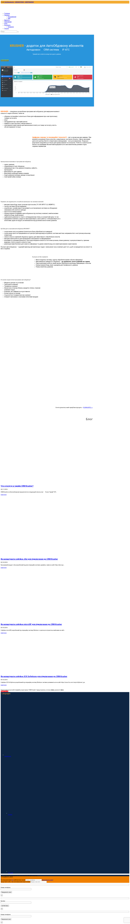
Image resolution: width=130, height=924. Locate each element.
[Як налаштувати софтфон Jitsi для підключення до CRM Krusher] (55, 555)
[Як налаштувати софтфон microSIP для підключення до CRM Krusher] (40, 621)
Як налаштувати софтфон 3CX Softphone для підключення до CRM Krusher (34, 676)
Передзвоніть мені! (47, 880)
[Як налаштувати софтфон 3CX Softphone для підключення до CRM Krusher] (54, 673)
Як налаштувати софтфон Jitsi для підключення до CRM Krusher (29, 559)
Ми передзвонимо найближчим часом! (13, 880)
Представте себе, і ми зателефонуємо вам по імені (15, 882)
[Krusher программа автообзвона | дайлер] (3, 10)
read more (4, 494)
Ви (12, 880)
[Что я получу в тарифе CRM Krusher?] (48, 482)
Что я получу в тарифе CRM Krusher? (17, 486)
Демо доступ (4, 691)
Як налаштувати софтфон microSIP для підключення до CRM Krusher (31, 624)
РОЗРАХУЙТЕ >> (88, 407)
